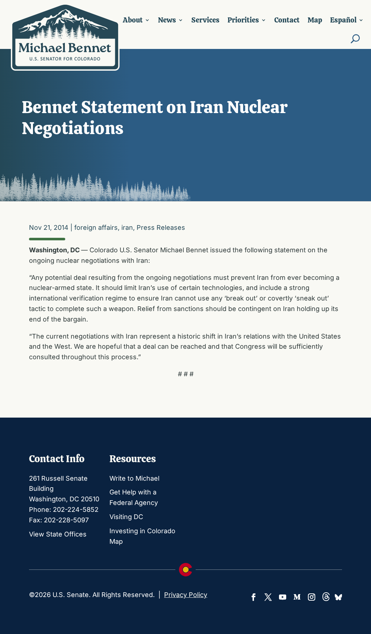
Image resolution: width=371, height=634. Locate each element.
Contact (287, 20)
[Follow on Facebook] (253, 597)
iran (127, 227)
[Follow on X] (268, 597)
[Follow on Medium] (297, 597)
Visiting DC (126, 517)
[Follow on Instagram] (311, 597)
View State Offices (58, 534)
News (167, 20)
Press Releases (161, 227)
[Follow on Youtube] (282, 597)
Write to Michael (134, 478)
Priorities (243, 20)
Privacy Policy (185, 594)
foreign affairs (96, 227)
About (133, 20)
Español (343, 20)
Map (315, 20)
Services (205, 20)
